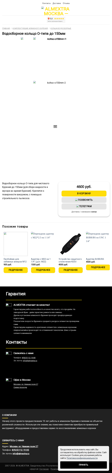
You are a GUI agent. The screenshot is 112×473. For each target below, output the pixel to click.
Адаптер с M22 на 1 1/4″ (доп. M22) (41, 260)
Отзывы (66, 3)
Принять (83, 465)
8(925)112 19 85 (28, 358)
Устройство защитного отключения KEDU (70, 260)
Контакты (46, 3)
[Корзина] (3, 11)
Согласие (44, 469)
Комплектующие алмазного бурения (30, 28)
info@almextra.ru (30, 361)
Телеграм (85, 206)
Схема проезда (20, 387)
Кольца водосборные (60, 28)
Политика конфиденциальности (82, 458)
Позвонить (85, 200)
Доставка (57, 3)
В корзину (84, 193)
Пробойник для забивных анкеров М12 (15, 260)
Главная (6, 28)
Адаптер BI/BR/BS (95, 259)
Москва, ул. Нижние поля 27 (26, 384)
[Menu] (108, 10)
